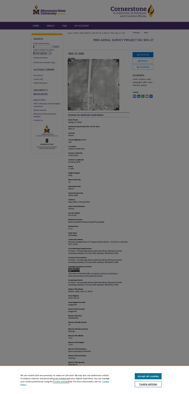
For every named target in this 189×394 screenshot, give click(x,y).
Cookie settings (61, 381)
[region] (94, 380)
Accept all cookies (148, 376)
